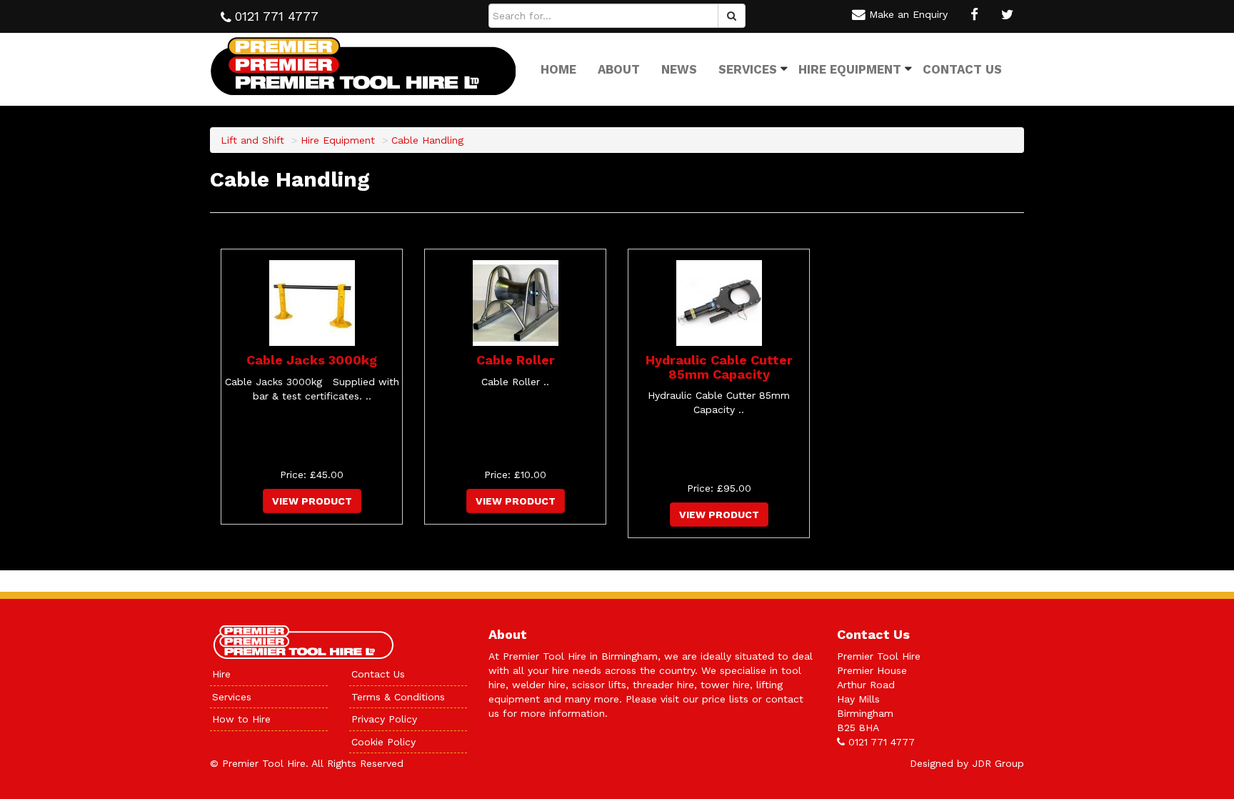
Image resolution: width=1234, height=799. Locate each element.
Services (747, 69)
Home (558, 69)
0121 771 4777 (881, 742)
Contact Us (962, 69)
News (679, 69)
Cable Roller (515, 359)
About (619, 69)
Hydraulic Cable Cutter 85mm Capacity (719, 367)
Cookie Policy (383, 742)
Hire (221, 674)
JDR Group (998, 763)
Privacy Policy (384, 719)
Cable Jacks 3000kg (311, 359)
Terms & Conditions (398, 697)
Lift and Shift (252, 140)
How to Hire (241, 719)
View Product (312, 501)
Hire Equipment (849, 69)
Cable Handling (427, 140)
